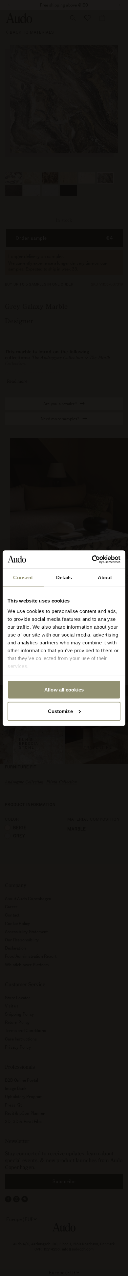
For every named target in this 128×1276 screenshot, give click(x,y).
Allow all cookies (64, 689)
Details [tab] (64, 577)
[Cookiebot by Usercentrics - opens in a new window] (92, 559)
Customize (60, 711)
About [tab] (105, 577)
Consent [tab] (23, 577)
